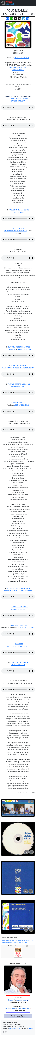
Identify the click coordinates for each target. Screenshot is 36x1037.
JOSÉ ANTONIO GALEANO (18, 67)
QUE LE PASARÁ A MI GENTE (18, 210)
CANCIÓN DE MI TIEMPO (19, 98)
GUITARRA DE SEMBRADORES (19, 347)
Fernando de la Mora (11, 1008)
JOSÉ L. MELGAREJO (21, 405)
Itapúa (18, 1000)
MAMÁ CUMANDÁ (19, 402)
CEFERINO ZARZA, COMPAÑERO (19, 588)
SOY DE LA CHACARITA (19, 607)
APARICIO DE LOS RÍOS (26, 628)
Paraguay (23, 1000)
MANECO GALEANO (21, 58)
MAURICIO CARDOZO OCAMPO (15, 231)
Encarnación (11, 1000)
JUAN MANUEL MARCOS (10, 368)
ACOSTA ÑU (19, 644)
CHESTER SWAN (18, 212)
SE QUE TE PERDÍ (18, 228)
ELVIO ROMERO (10, 349)
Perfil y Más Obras (18, 1016)
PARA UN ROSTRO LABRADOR (19, 384)
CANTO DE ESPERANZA (19, 662)
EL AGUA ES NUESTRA (19, 365)
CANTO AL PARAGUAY (19, 625)
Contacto (30, 1028)
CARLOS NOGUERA (18, 101)
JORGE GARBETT (18, 70)
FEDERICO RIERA (12, 646)
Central (20, 1008)
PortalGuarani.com (14, 1028)
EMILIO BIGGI (25, 646)
